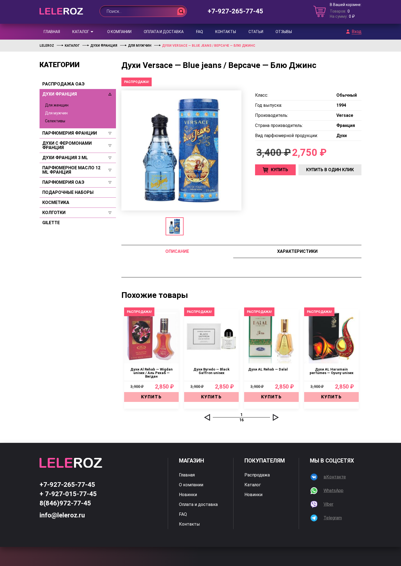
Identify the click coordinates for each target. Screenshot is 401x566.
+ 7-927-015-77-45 (68, 494)
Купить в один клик (330, 169)
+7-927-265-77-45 (235, 11)
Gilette (51, 223)
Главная (52, 31)
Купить (279, 169)
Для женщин (56, 105)
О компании (119, 31)
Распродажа (257, 475)
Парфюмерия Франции (69, 133)
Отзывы (284, 31)
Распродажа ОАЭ (63, 84)
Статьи (256, 31)
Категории (60, 64)
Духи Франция (59, 94)
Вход (356, 31)
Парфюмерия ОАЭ (63, 182)
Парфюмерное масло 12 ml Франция (71, 170)
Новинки (188, 495)
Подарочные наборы (68, 192)
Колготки (53, 213)
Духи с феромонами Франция (67, 145)
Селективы (55, 121)
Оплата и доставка (164, 31)
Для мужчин (56, 113)
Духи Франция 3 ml (65, 158)
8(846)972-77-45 (65, 503)
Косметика (55, 202)
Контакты (225, 31)
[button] (207, 417)
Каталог (80, 31)
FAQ (199, 31)
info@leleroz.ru (62, 515)
